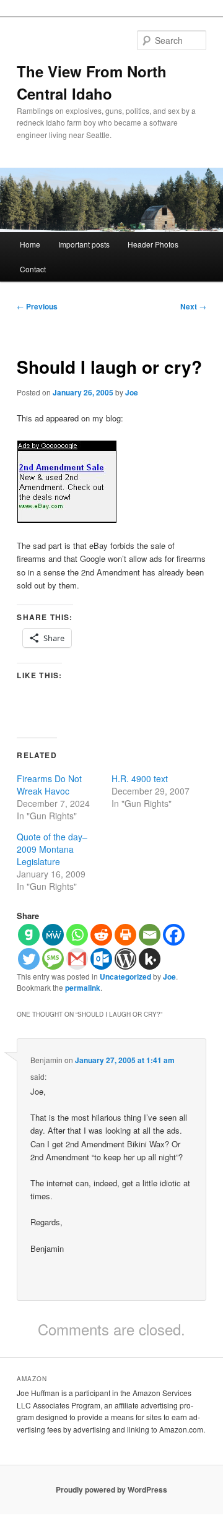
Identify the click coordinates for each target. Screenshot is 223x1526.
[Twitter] (29, 959)
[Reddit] (101, 935)
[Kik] (149, 959)
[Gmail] (77, 959)
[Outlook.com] (101, 959)
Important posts (84, 244)
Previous (37, 306)
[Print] (125, 935)
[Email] (149, 935)
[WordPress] (125, 959)
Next (193, 306)
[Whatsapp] (77, 935)
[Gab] (29, 935)
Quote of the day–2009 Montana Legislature (52, 849)
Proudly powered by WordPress (111, 1489)
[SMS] (53, 959)
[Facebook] (174, 935)
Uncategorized (125, 976)
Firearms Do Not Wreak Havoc (49, 784)
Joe (131, 392)
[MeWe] (53, 935)
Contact (33, 269)
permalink (82, 987)
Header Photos (153, 244)
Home (30, 244)
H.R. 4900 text (140, 778)
